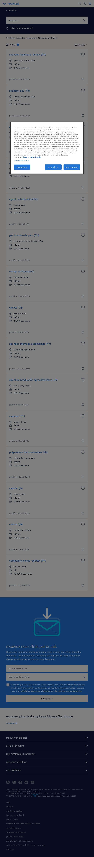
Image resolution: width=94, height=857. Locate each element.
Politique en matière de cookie (31, 157)
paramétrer (22, 167)
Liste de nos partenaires (21, 160)
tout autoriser (71, 167)
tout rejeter (53, 167)
